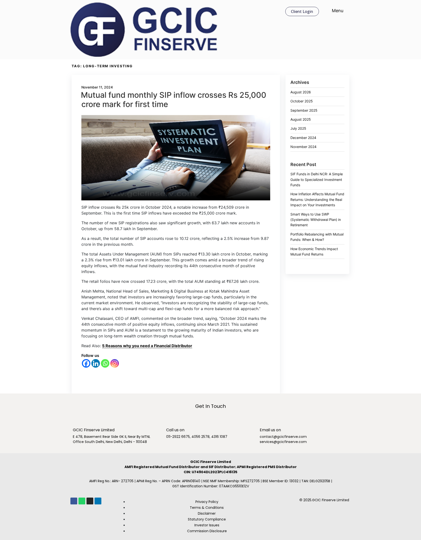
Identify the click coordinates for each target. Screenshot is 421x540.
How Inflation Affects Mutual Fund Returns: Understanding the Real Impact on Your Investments (317, 199)
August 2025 (300, 119)
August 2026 (300, 92)
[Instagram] (114, 363)
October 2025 (301, 101)
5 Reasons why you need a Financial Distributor (147, 345)
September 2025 (303, 110)
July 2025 (298, 128)
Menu (337, 10)
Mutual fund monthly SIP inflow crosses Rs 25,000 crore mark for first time (173, 99)
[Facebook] (86, 363)
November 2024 (303, 147)
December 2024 (303, 138)
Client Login (302, 11)
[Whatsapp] (105, 363)
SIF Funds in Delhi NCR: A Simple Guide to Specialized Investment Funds (316, 179)
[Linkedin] (95, 363)
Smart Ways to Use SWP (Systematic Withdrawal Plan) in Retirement (315, 219)
